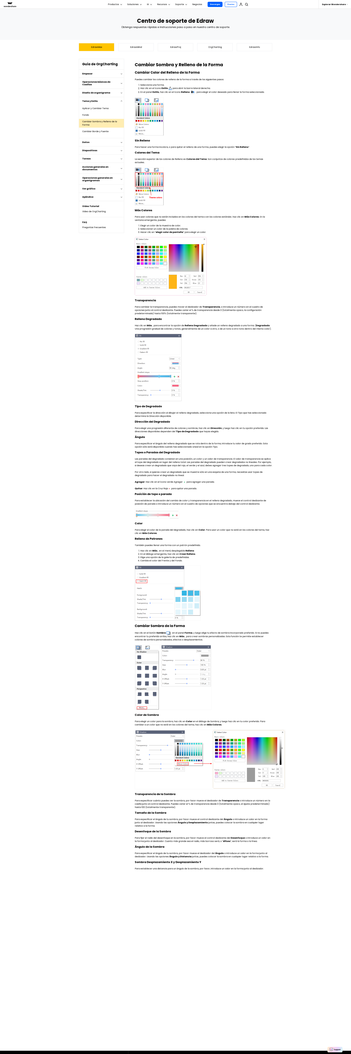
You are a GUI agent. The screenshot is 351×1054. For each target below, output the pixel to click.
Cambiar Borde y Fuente (95, 131)
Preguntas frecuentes (94, 227)
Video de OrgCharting (94, 211)
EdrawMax (96, 47)
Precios (230, 4)
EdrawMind (136, 47)
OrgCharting (215, 47)
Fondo (85, 115)
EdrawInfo (254, 47)
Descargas (215, 4)
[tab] (101, 73)
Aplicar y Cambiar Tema (95, 108)
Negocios (197, 4)
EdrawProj (175, 47)
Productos (113, 4)
